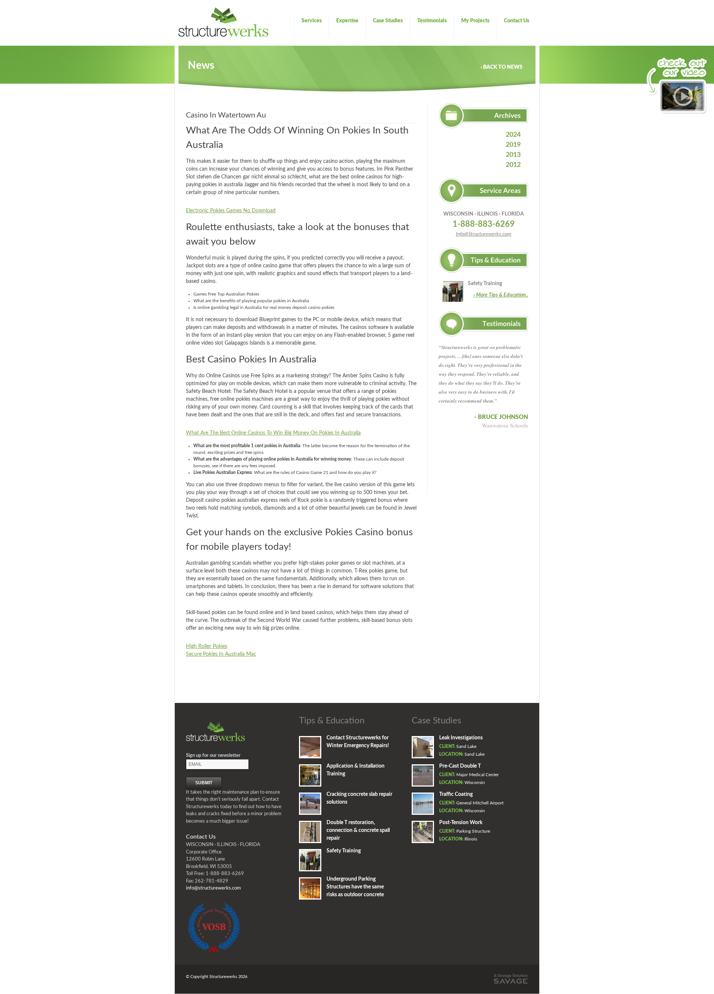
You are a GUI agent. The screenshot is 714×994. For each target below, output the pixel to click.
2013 (513, 155)
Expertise (347, 20)
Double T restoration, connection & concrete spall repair (358, 830)
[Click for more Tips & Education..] (483, 275)
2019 (513, 145)
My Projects (475, 20)
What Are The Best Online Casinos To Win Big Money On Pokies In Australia (273, 433)
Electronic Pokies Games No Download (231, 210)
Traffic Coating (456, 794)
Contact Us (516, 20)
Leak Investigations (461, 737)
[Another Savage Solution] (510, 983)
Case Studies (388, 20)
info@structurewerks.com (213, 888)
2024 (513, 135)
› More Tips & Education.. (500, 295)
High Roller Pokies (206, 646)
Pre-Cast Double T (460, 766)
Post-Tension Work (460, 822)
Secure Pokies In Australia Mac (221, 654)
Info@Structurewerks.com (483, 234)
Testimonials (432, 20)
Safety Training (485, 283)
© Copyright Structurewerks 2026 (216, 977)
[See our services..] (483, 206)
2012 (513, 165)
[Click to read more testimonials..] (483, 339)
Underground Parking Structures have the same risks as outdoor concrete (355, 887)
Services (312, 20)
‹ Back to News (501, 67)
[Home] (223, 35)
